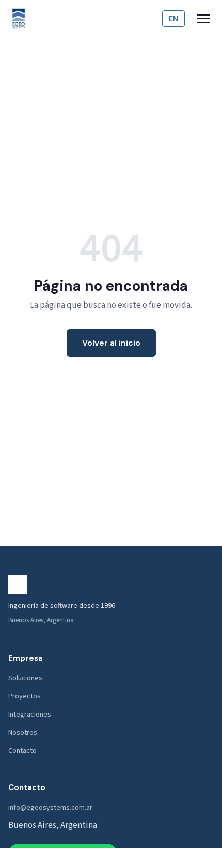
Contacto (22, 751)
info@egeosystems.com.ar (50, 807)
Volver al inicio (111, 342)
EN (173, 18)
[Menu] (203, 18)
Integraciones (29, 714)
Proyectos (24, 696)
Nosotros (22, 732)
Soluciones (25, 678)
